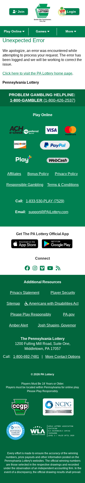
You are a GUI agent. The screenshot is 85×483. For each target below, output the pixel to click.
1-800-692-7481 (26, 357)
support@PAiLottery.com (48, 212)
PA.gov (69, 314)
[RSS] (58, 269)
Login (69, 12)
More (70, 31)
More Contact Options (62, 357)
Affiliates (14, 174)
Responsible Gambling (24, 185)
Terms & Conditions (63, 185)
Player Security (63, 293)
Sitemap (13, 303)
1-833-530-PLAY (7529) (45, 201)
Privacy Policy (66, 174)
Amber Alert (18, 325)
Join (20, 11)
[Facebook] (27, 269)
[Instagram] (35, 269)
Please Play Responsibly (30, 314)
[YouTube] (50, 269)
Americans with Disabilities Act (53, 303)
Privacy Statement (24, 293)
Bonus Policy (38, 174)
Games (41, 31)
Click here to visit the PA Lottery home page (37, 73)
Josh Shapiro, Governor (57, 325)
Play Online (13, 31)
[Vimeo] (42, 269)
